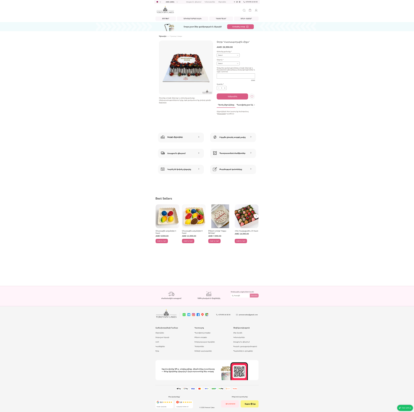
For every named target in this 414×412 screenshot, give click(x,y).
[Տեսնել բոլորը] (164, 403)
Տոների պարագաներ (203, 351)
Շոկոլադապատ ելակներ (204, 342)
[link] (226, 105)
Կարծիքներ (160, 346)
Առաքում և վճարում (241, 342)
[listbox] (171, 2)
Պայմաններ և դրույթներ (243, 351)
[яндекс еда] (250, 403)
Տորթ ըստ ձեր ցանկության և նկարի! (203, 26)
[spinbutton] (222, 88)
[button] (171, 2)
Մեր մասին (237, 333)
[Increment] (225, 88)
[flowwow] (230, 403)
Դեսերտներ (199, 346)
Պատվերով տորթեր (202, 333)
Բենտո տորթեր (200, 337)
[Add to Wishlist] (252, 96)
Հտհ (157, 342)
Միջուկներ (221, 114)
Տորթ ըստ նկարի (162, 337)
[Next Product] (256, 216)
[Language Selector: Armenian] (158, 2)
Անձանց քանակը (224, 51)
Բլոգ (157, 351)
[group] (207, 223)
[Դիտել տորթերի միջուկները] (181, 137)
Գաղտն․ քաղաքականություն (245, 346)
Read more (162, 103)
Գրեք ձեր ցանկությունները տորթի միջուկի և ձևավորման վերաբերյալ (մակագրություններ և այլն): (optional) (236, 70)
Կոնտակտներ (239, 337)
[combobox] (228, 55)
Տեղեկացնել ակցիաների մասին (242, 292)
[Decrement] (218, 88)
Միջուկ (220, 60)
